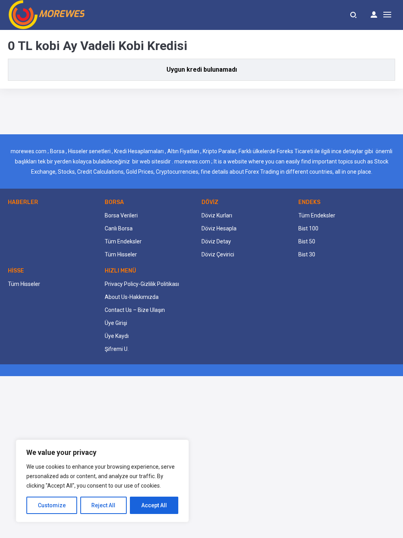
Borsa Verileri (121, 215)
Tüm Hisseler (121, 254)
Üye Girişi (116, 323)
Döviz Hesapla (219, 228)
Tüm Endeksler (123, 241)
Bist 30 (306, 254)
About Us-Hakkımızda (132, 297)
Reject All (103, 505)
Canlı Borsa (119, 228)
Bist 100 (308, 228)
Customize (52, 505)
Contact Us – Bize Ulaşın (135, 310)
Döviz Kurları (217, 215)
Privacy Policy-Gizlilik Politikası (142, 284)
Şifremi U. (117, 349)
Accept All (154, 505)
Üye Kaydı (117, 336)
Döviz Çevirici (218, 254)
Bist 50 (306, 241)
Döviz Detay (216, 241)
